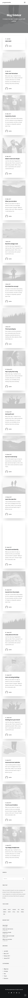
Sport (9, 911)
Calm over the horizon (11, 73)
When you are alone (11, 201)
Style (14, 911)
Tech (18, 911)
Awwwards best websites (12, 762)
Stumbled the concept (11, 286)
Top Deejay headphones (12, 847)
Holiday (14, 909)
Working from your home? (12, 720)
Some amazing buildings (12, 677)
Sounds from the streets (12, 592)
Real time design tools (11, 244)
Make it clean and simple (12, 159)
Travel (22, 911)
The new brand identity (11, 549)
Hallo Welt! (8, 41)
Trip (4, 914)
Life (18, 909)
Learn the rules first (10, 499)
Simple (4, 911)
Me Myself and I (9, 414)
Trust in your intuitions (11, 805)
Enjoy (9, 909)
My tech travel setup (11, 457)
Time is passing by (10, 329)
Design (4, 909)
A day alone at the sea (11, 635)
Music (22, 909)
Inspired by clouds (10, 116)
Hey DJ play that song (11, 371)
